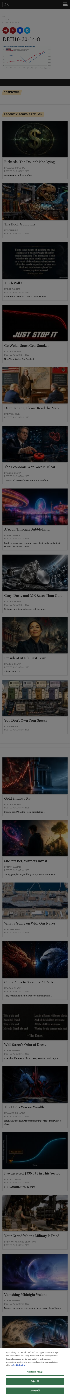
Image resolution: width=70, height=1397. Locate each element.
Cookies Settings (34, 1372)
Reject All (35, 1381)
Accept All (34, 1391)
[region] (35, 1372)
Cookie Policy (18, 1365)
